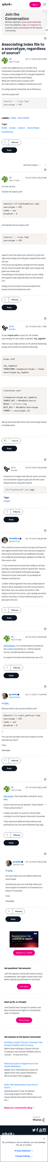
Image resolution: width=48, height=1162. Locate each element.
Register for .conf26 (24, 953)
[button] (44, 38)
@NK (6, 703)
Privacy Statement (23, 1151)
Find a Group (24, 1020)
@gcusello (8, 796)
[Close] (44, 1138)
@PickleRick (9, 645)
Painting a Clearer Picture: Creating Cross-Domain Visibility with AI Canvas (23, 1043)
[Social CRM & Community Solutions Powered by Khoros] (39, 1119)
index (13, 118)
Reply (9, 150)
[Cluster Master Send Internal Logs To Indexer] (45, 165)
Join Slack (24, 986)
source (21, 127)
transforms (7, 131)
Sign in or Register (30, 25)
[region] (24, 1148)
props (12, 127)
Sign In (35, 4)
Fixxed (7, 501)
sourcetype (23, 118)
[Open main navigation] (44, 4)
